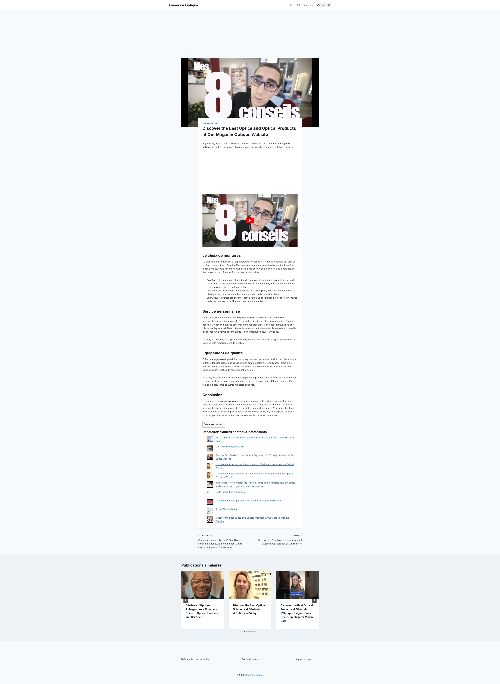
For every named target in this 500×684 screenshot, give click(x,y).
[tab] (244, 631)
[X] (323, 5)
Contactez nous (250, 659)
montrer (219, 424)
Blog (291, 5)
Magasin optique (210, 123)
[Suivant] (314, 600)
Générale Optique (254, 675)
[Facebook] (318, 5)
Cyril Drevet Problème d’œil (229, 446)
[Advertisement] (250, 39)
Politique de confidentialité (195, 659)
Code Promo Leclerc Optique (230, 492)
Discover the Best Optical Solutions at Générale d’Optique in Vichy (249, 609)
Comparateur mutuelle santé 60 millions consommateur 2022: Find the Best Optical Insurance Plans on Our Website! (220, 542)
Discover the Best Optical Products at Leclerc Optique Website (248, 500)
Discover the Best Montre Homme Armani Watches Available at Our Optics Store (280, 540)
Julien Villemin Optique (227, 509)
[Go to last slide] (185, 600)
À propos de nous (305, 659)
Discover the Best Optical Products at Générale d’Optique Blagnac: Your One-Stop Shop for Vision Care (296, 613)
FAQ (298, 5)
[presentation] (202, 585)
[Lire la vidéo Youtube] (250, 220)
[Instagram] (328, 5)
